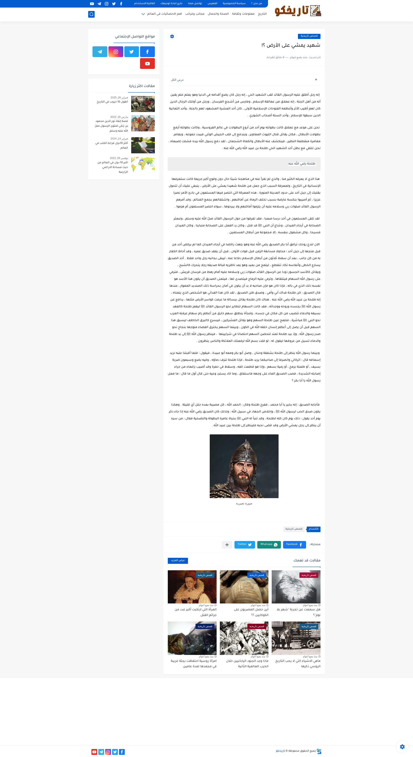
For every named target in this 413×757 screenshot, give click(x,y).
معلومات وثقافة (243, 14)
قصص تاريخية (309, 36)
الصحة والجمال (218, 14)
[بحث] (91, 14)
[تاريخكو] (298, 10)
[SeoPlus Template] (319, 751)
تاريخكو (280, 751)
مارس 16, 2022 (119, 116)
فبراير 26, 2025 (119, 97)
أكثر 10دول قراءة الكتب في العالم (111, 146)
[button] (294, 545)
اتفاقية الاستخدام (144, 3)
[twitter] (113, 4)
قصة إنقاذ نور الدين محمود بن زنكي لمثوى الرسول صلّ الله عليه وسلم (111, 126)
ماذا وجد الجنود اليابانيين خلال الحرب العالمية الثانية (247, 664)
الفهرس (212, 3)
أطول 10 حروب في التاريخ (112, 102)
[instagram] (106, 4)
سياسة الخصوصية (234, 3)
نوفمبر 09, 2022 (119, 158)
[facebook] (121, 4)
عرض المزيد (178, 560)
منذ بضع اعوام (310, 605)
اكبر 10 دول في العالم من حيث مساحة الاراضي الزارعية (112, 167)
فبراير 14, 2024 (119, 138)
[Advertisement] (285, 711)
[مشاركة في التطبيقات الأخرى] (227, 545)
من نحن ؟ (256, 3)
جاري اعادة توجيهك (171, 3)
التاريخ (262, 14)
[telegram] (99, 4)
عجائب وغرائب (195, 14)
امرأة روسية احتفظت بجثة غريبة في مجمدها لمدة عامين (194, 664)
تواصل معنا (195, 3)
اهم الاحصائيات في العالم (164, 14)
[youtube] (91, 4)
